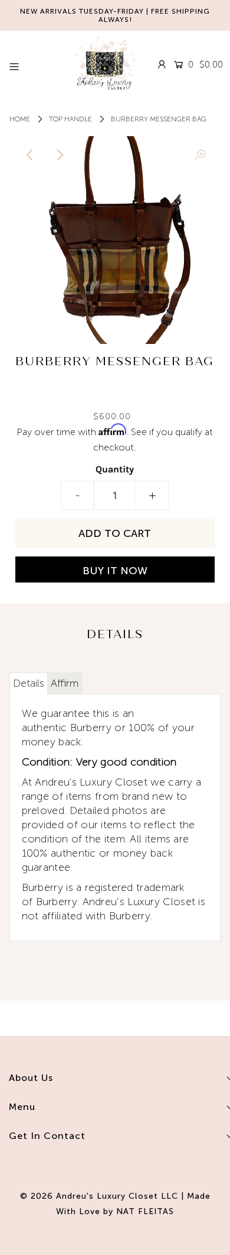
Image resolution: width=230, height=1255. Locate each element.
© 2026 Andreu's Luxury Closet (89, 1196)
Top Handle (70, 119)
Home (19, 119)
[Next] (59, 155)
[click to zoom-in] (200, 155)
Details (28, 683)
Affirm (64, 683)
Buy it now (115, 570)
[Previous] (30, 155)
